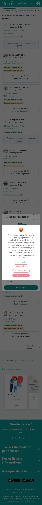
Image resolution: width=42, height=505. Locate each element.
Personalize (21, 266)
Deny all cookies (21, 271)
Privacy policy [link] (21, 262)
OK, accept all (22, 275)
